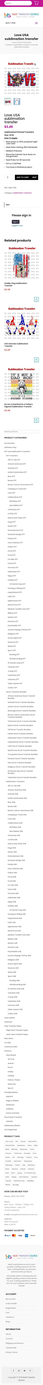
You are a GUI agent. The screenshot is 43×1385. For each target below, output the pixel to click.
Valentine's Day (19, 1181)
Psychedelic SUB (14, 951)
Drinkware (10, 1105)
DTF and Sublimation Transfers (17, 451)
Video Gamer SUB (15, 1009)
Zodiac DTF (12, 688)
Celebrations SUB (15, 823)
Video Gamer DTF (15, 683)
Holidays (9, 1109)
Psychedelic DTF (14, 625)
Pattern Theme (14, 1080)
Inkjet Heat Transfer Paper (17, 1030)
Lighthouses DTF (14, 601)
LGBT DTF (11, 596)
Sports (10, 1088)
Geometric (17, 1161)
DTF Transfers (12, 455)
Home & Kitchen (12, 1113)
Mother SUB (12, 943)
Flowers (29, 1157)
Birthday (15, 1149)
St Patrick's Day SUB (18, 910)
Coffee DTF (12, 513)
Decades (27, 1153)
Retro (13, 1173)
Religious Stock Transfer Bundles (21, 767)
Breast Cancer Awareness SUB (20, 810)
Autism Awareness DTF (17, 472)
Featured (8, 1022)
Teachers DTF (13, 667)
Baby (36, 1145)
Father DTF (12, 547)
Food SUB (12, 881)
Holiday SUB (13, 906)
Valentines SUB (14, 1001)
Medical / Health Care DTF (19, 609)
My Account (11, 1299)
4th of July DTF (14, 460)
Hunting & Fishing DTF (16, 588)
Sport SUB (12, 976)
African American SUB (17, 790)
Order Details (11, 1303)
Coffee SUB (12, 839)
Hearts (17, 1165)
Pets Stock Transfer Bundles (19, 762)
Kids (23, 1165)
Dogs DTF (12, 522)
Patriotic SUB (13, 947)
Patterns (7, 1051)
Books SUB (12, 806)
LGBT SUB (11, 922)
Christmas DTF (14, 509)
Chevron (8, 1153)
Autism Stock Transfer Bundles (20, 706)
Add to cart (23, 177)
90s (16, 1141)
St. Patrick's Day (30, 1173)
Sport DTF (12, 650)
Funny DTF (12, 563)
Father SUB (12, 872)
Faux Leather (9, 1018)
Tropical (8, 1181)
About (8, 1334)
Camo (32, 1149)
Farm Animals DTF (15, 542)
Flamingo (20, 1157)
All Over (11, 1059)
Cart (8, 1312)
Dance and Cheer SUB (17, 844)
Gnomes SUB (13, 893)
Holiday (11, 1076)
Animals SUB (13, 794)
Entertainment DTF (15, 530)
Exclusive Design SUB (16, 860)
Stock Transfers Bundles (16, 692)
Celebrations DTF (15, 497)
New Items (8, 1038)
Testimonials (11, 1348)
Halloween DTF (14, 571)
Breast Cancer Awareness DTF (20, 484)
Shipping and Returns (15, 1343)
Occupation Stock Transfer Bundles (23, 754)
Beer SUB (11, 802)
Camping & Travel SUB (17, 815)
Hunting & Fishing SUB (17, 914)
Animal (11, 1063)
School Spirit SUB (15, 964)
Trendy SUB (12, 997)
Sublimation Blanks (12, 1125)
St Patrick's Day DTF (18, 584)
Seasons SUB (13, 968)
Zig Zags (16, 1185)
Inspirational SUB (15, 918)
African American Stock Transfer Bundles (21, 697)
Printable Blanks (11, 1092)
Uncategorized (10, 1129)
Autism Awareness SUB (17, 798)
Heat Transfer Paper (12, 1026)
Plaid (7, 1173)
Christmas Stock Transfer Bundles (22, 721)
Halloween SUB (14, 897)
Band (7, 1149)
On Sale (7, 1042)
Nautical (15, 1169)
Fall (13, 1157)
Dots (34, 1153)
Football (8, 1161)
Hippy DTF (12, 576)
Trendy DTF (12, 671)
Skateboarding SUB (18, 984)
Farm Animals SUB (15, 868)
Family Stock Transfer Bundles (20, 733)
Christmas (18, 1153)
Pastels (23, 1169)
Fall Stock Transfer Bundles (19, 729)
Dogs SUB (12, 848)
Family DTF (12, 538)
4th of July (9, 1141)
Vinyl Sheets (11, 1055)
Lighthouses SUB (14, 926)
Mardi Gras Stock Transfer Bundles (22, 750)
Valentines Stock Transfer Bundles (22, 777)
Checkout (10, 1317)
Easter (7, 1157)
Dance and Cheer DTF (17, 518)
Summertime (24, 1177)
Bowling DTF (14, 654)
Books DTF (12, 480)
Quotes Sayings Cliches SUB (19, 955)
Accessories (9, 443)
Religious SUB (13, 960)
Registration (11, 1308)
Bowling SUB (15, 980)
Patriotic (31, 1169)
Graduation (28, 1161)
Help (34, 177)
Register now (17, 225)
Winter (7, 1185)
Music (7, 1169)
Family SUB (12, 864)
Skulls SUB (12, 972)
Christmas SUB (14, 835)
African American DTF (17, 464)
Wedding (30, 1181)
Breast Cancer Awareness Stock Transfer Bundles (21, 716)
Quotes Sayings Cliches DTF (19, 630)
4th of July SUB (14, 786)
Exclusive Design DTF (16, 534)
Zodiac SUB (12, 1013)
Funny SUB (12, 889)
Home (14, 42)
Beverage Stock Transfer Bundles (22, 711)
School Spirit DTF (15, 638)
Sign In (15, 222)
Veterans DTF (13, 679)
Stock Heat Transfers (13, 1117)
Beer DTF (11, 476)
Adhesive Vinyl (10, 447)
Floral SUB (12, 877)
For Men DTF (13, 559)
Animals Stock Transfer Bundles (21, 702)
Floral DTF (12, 551)
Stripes (14, 1177)
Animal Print (32, 1141)
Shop (20, 42)
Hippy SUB (12, 902)
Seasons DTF (13, 642)
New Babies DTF (16, 505)
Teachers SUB (13, 993)
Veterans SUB (13, 1005)
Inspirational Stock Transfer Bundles (23, 742)
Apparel (9, 1096)
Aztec (30, 1145)
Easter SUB (12, 852)
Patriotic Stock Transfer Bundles (21, 758)
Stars (7, 1177)
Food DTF (11, 555)
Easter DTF (12, 526)
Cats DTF (11, 493)
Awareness (21, 1145)
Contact (9, 1339)
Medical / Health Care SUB (19, 935)
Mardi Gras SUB (14, 931)
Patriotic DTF (13, 621)
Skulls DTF (12, 646)
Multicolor (31, 1165)
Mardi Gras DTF (14, 605)
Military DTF (12, 613)
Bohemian (23, 1149)
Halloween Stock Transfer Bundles (22, 738)
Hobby (10, 1071)
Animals (9, 1121)
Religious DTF (13, 634)
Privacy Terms (11, 1352)
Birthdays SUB (15, 827)
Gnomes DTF (13, 567)
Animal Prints (10, 1145)
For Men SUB (13, 885)
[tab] (21, 204)
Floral (10, 1067)
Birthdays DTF (15, 501)
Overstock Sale (10, 1047)
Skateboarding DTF (17, 659)
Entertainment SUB (15, 856)
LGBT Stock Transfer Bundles (20, 746)
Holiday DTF (13, 580)
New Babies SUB (16, 831)
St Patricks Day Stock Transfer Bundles (20, 772)
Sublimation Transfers (22, 45)
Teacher (34, 1177)
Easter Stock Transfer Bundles (20, 725)
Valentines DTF (14, 675)
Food (35, 1157)
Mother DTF (12, 617)
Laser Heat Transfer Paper (17, 1034)
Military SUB (12, 939)
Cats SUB (11, 819)
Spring (20, 1173)
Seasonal (12, 1084)
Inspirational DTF (15, 592)
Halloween (9, 1165)
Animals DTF (13, 468)
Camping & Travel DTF (17, 489)
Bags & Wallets (12, 1100)
